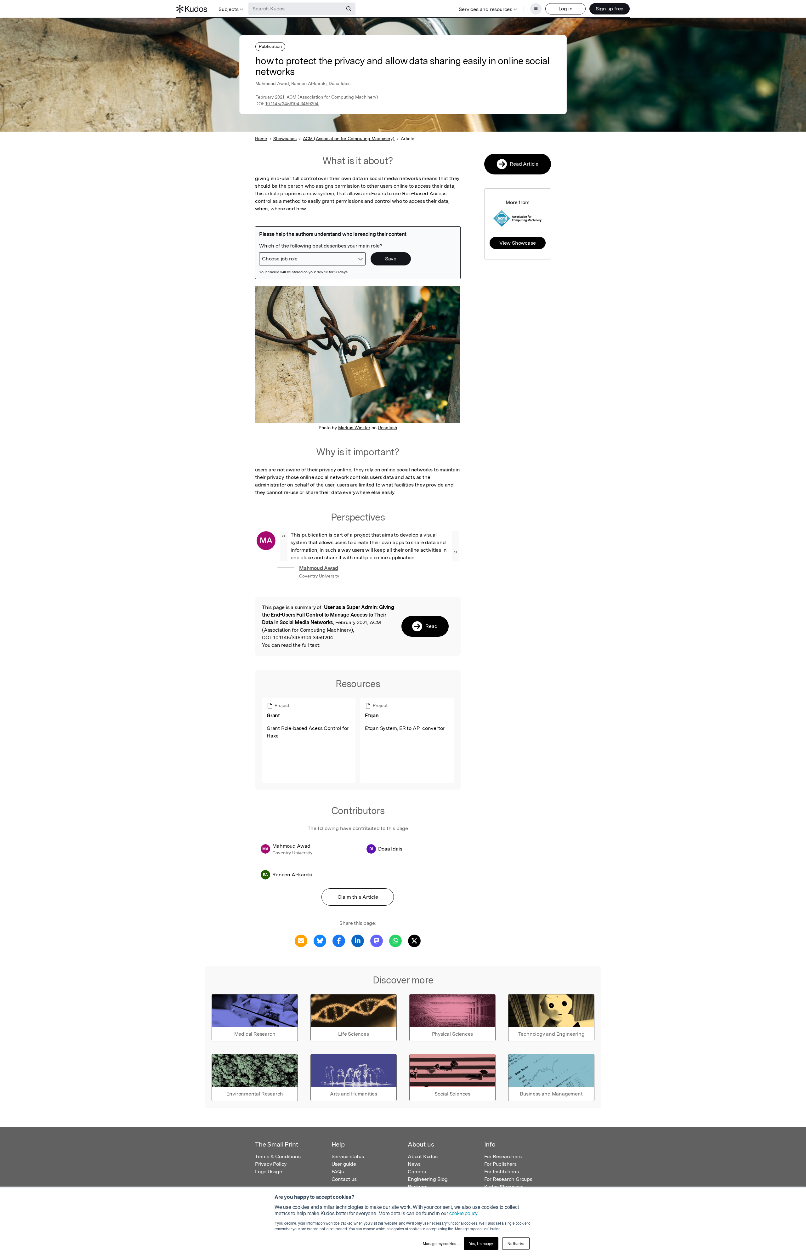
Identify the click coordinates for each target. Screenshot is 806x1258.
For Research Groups (508, 1179)
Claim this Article (358, 897)
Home (261, 138)
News (414, 1164)
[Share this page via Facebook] (339, 940)
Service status (348, 1156)
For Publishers (500, 1164)
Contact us (344, 1179)
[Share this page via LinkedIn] (358, 940)
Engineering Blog (428, 1179)
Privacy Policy (271, 1164)
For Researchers (503, 1156)
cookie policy (463, 1213)
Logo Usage (268, 1172)
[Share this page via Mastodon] (376, 940)
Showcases (285, 138)
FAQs (338, 1172)
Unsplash (387, 427)
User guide (344, 1164)
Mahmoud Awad (318, 568)
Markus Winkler (354, 427)
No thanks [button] (516, 1243)
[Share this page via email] (301, 940)
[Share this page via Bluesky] (320, 940)
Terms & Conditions (277, 1156)
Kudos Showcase (504, 1187)
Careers (417, 1172)
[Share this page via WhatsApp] (395, 940)
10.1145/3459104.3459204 (292, 103)
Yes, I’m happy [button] (481, 1243)
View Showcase (517, 243)
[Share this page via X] (414, 940)
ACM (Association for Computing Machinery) (348, 138)
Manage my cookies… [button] (441, 1243)
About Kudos (423, 1156)
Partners (417, 1187)
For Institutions (501, 1172)
